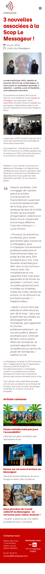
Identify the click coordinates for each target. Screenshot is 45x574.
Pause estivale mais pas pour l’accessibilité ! (20, 431)
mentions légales (35, 550)
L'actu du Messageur (18, 48)
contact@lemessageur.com (15, 556)
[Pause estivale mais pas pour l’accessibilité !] (22, 415)
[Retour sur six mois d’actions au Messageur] (22, 455)
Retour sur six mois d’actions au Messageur (22, 471)
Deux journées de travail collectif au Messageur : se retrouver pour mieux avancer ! (22, 511)
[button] (40, 8)
